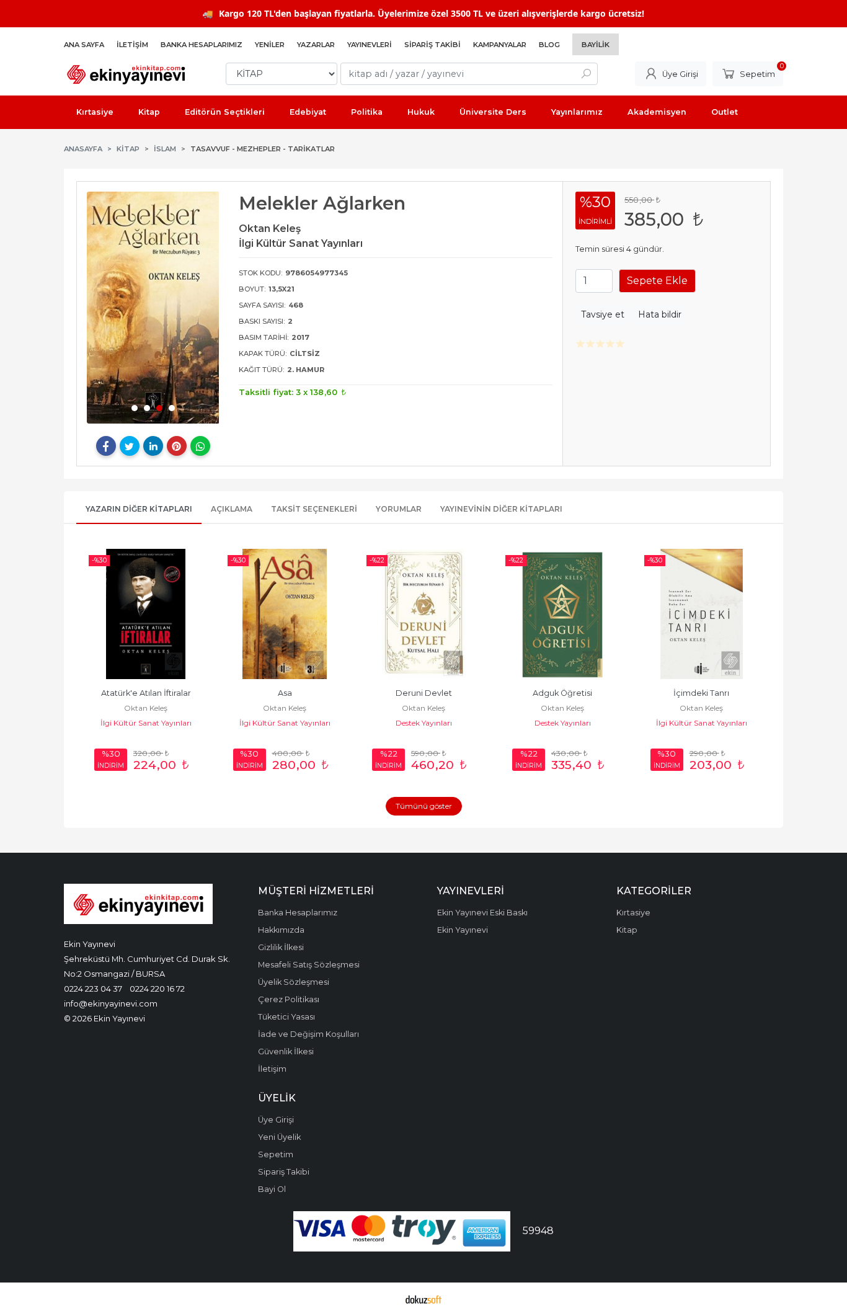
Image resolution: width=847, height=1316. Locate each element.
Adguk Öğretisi (562, 693)
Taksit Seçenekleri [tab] (314, 509)
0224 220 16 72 (157, 989)
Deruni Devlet (424, 693)
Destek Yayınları (424, 722)
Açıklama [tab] (231, 509)
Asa (285, 693)
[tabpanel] (153, 308)
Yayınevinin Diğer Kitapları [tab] (501, 509)
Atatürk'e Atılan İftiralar (146, 693)
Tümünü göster (424, 806)
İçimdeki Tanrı (701, 693)
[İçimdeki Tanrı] (701, 614)
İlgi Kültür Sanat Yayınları (146, 722)
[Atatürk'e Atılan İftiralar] (145, 614)
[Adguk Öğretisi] (562, 614)
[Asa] (284, 614)
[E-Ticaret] (423, 1299)
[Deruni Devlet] (423, 614)
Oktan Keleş (145, 708)
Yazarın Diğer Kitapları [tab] (139, 509)
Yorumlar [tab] (399, 509)
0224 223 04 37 (93, 989)
